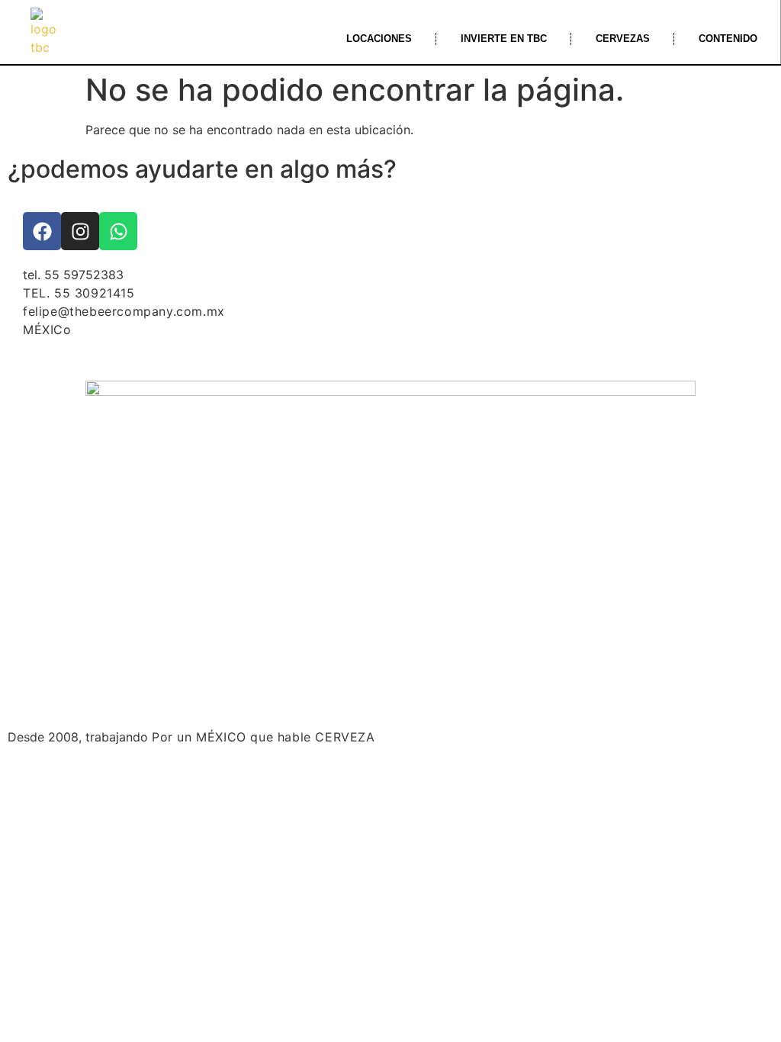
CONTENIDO (728, 38)
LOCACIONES (379, 38)
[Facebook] (42, 231)
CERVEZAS (623, 38)
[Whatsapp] (118, 231)
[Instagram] (80, 231)
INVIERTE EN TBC (504, 38)
